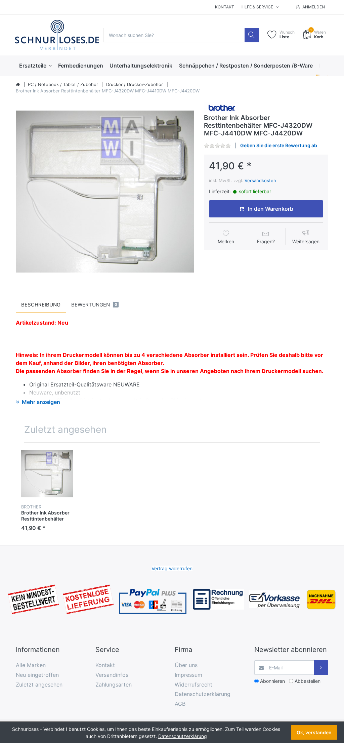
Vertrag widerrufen (172, 568)
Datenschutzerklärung (202, 694)
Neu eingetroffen (37, 674)
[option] (105, 191)
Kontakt (224, 6)
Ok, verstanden (314, 732)
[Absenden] (321, 667)
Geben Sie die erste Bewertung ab (278, 145)
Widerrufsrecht (193, 684)
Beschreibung (40, 304)
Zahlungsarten (113, 684)
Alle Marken (31, 665)
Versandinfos (111, 674)
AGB (180, 703)
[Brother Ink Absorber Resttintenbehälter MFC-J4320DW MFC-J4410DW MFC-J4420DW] (105, 191)
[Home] (18, 84)
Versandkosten (260, 180)
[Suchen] (252, 35)
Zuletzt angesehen (39, 684)
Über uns (186, 665)
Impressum (188, 674)
